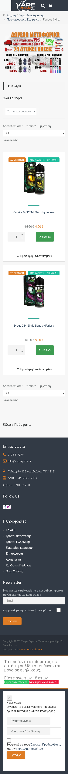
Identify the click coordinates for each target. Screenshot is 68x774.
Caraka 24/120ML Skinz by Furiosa (34, 212)
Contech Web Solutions (29, 649)
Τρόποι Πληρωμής (18, 542)
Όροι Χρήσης (14, 571)
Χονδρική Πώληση (18, 565)
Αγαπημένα (13, 559)
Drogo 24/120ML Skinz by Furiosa (34, 325)
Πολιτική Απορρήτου (29, 748)
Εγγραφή (12, 621)
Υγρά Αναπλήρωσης (31, 15)
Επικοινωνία (14, 553)
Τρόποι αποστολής (19, 536)
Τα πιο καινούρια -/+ (19, 111)
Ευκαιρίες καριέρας (19, 548)
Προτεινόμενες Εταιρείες (23, 19)
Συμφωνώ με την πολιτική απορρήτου (27, 610)
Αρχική (11, 15)
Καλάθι (10, 530)
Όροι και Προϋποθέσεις (46, 744)
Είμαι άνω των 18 (16, 682)
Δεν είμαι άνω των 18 (44, 682)
